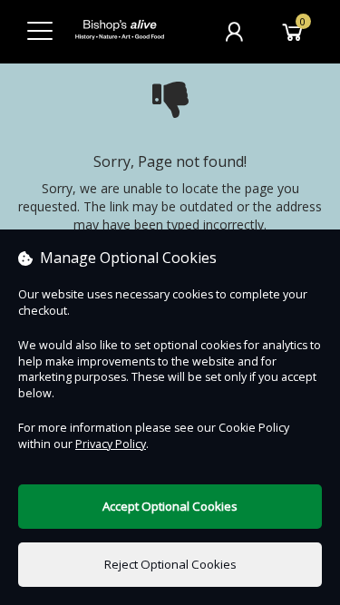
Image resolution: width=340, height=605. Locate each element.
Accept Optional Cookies (170, 506)
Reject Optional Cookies (170, 564)
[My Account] (234, 31)
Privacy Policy (110, 444)
